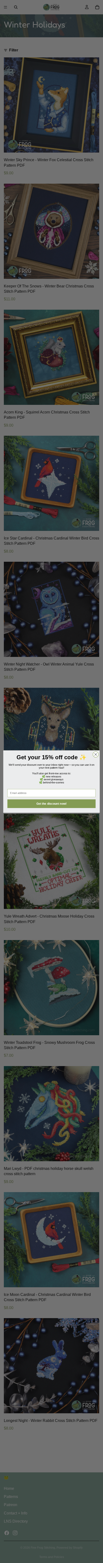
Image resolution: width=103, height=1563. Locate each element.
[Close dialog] (96, 754)
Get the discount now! (51, 803)
